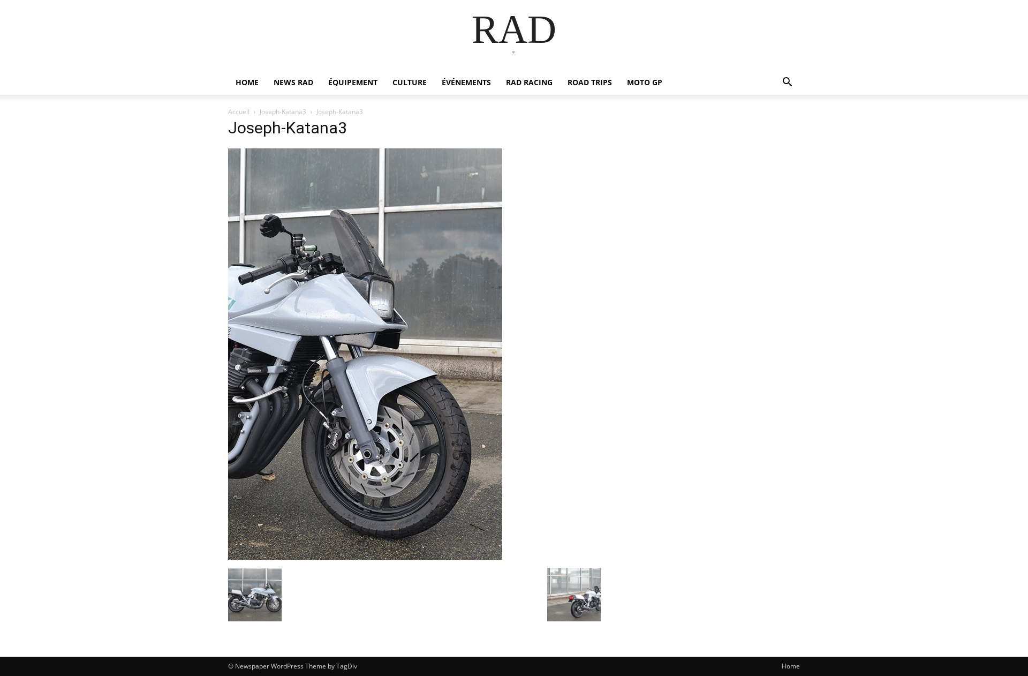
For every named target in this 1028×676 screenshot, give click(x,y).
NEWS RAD (293, 82)
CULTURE (409, 82)
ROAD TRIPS (590, 82)
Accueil (239, 111)
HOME (247, 82)
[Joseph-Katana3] (365, 556)
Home (791, 666)
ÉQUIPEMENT (352, 82)
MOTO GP (644, 82)
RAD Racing (529, 82)
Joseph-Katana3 (283, 111)
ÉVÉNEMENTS (466, 82)
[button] (787, 83)
